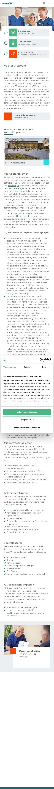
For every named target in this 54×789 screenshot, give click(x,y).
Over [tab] (44, 367)
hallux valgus (13, 185)
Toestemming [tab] (9, 367)
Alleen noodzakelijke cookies (27, 427)
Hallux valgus (12, 296)
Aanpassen (25, 419)
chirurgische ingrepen (23, 213)
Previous (6, 151)
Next (48, 151)
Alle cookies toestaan (27, 412)
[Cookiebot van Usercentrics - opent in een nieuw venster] (39, 360)
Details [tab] (27, 367)
